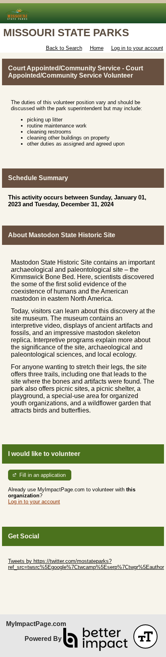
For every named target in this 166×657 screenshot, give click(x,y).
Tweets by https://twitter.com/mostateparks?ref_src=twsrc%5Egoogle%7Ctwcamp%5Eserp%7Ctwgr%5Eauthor (86, 564)
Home (97, 48)
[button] (145, 636)
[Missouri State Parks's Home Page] (83, 13)
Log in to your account (137, 48)
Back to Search (64, 48)
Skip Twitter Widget (30, 555)
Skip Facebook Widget (34, 579)
